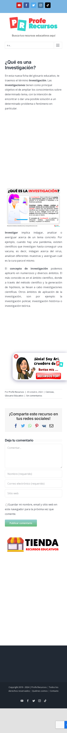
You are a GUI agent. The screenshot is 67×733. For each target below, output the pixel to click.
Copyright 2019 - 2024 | (20, 687)
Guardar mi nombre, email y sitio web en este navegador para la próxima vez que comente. (31, 509)
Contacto (54, 690)
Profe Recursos (16, 391)
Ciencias (50, 391)
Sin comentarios (34, 395)
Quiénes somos (40, 690)
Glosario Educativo (14, 395)
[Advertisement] (33, 147)
